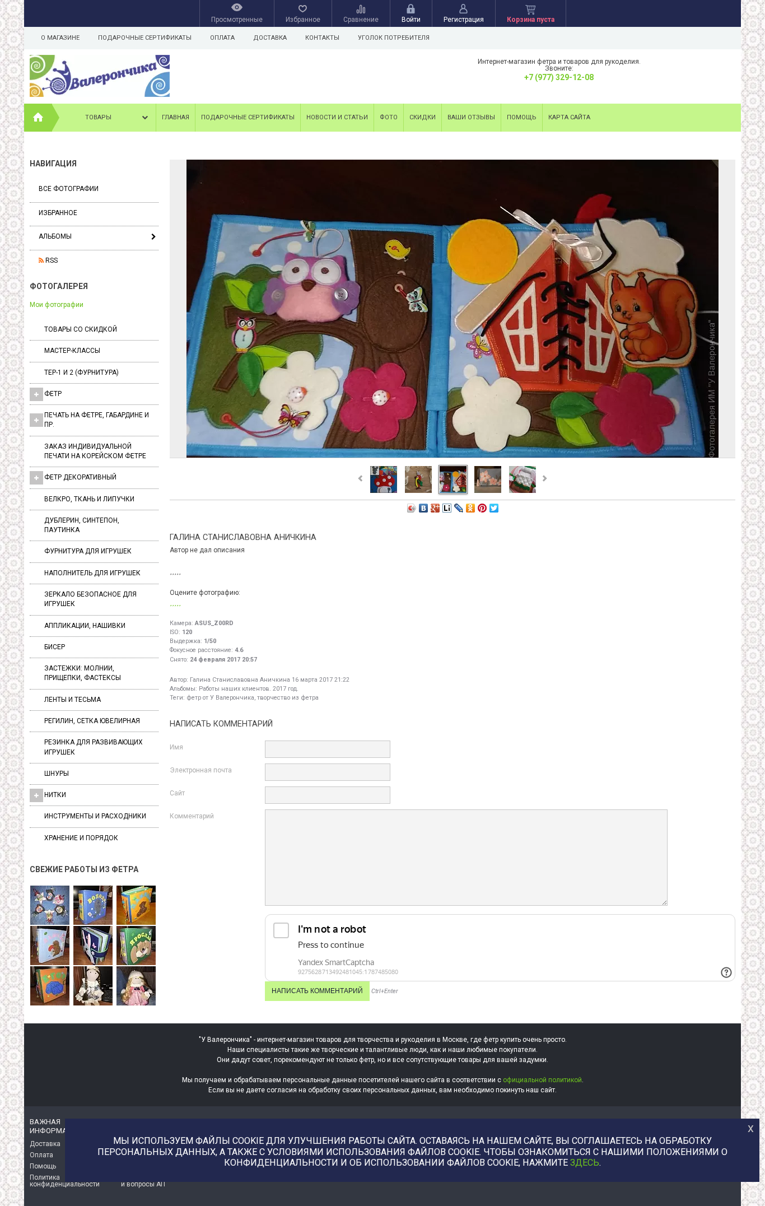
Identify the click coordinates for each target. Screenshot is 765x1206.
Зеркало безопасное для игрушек (90, 599)
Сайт (177, 793)
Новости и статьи (337, 117)
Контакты (322, 37)
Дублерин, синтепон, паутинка (81, 525)
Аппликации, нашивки (84, 626)
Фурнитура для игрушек (88, 551)
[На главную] (38, 118)
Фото (389, 117)
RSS (51, 260)
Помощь (522, 117)
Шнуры (56, 773)
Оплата (222, 37)
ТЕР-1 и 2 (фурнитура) (81, 372)
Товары (98, 117)
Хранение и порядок (81, 838)
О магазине (60, 37)
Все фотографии (69, 189)
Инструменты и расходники (95, 816)
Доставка (270, 37)
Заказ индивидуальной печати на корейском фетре (95, 451)
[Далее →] (452, 457)
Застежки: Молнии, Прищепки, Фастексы (82, 673)
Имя (176, 747)
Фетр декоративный (80, 477)
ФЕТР (53, 394)
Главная (175, 117)
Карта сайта (569, 117)
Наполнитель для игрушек (92, 573)
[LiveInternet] (447, 508)
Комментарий (192, 816)
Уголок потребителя (394, 37)
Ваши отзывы (471, 117)
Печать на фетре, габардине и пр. (96, 420)
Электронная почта (201, 770)
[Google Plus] (435, 508)
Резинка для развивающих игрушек (93, 747)
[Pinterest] (482, 508)
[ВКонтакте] (424, 508)
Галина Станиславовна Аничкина (240, 679)
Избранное (58, 213)
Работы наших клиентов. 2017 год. (248, 688)
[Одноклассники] (471, 508)
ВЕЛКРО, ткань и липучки (89, 499)
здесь (584, 1162)
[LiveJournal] (459, 508)
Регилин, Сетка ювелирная (92, 721)
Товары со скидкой (80, 329)
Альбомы (55, 236)
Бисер (54, 647)
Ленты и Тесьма (72, 700)
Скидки (422, 117)
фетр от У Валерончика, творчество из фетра (252, 697)
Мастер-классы (72, 351)
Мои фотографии (56, 305)
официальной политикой (542, 1080)
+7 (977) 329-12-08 (559, 77)
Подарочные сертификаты (145, 37)
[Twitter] (494, 508)
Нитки (55, 795)
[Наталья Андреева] (49, 906)
